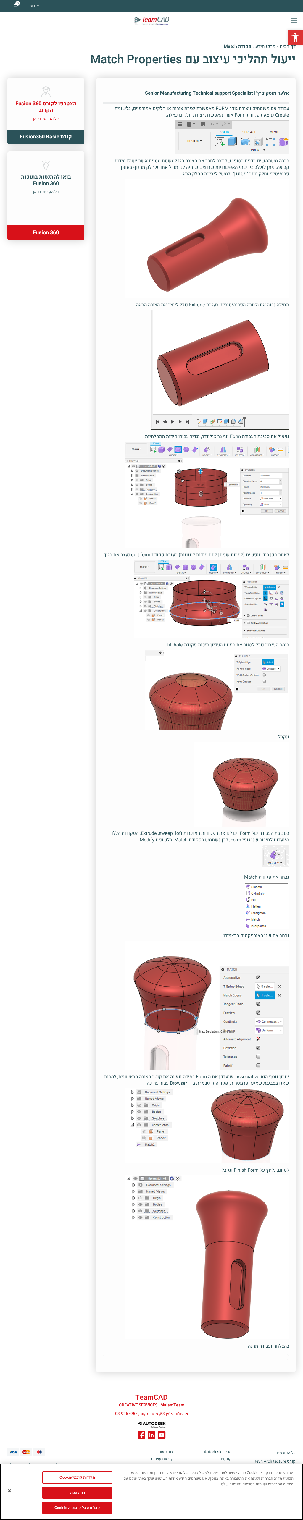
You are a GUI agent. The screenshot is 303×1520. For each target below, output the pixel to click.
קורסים (225, 1459)
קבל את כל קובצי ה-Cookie (77, 1508)
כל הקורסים (285, 1453)
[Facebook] (141, 1436)
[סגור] (9, 1491)
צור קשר (166, 1452)
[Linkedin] (151, 1436)
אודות (34, 6)
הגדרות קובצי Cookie (77, 1477)
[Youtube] (161, 1436)
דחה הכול (77, 1492)
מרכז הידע (265, 46)
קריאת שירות (162, 1459)
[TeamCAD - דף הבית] (151, 21)
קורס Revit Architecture (275, 1461)
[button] (295, 37)
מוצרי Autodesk (218, 1452)
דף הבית (288, 46)
